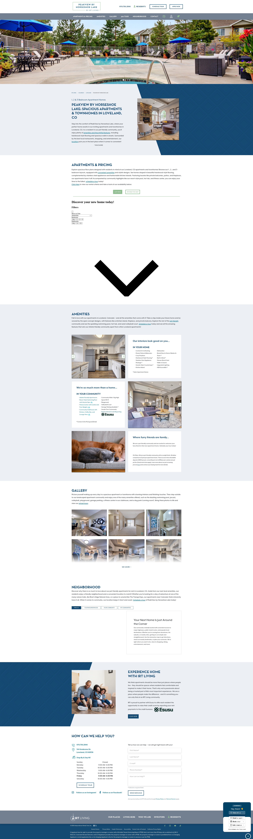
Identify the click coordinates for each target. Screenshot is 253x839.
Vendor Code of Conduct (139, 829)
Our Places (114, 817)
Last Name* (134, 757)
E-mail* (132, 763)
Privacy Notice (106, 829)
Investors (159, 817)
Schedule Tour (158, 6)
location (75, 142)
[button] (2, 52)
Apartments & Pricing (82, 16)
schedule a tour (92, 181)
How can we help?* (137, 776)
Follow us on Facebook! (112, 793)
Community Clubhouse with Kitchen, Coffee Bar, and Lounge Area (88, 412)
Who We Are (144, 817)
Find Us (76, 607)
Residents (141, 7)
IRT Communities (125, 607)
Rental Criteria (95, 829)
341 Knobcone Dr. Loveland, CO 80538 (85, 750)
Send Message (136, 793)
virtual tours (83, 503)
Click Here (75, 184)
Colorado (81, 92)
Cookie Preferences (117, 829)
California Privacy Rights (154, 829)
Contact (154, 16)
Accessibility (127, 829)
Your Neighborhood (91, 607)
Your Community (109, 607)
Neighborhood (139, 16)
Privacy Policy (160, 799)
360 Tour (125, 16)
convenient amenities (106, 173)
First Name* (134, 750)
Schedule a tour (145, 324)
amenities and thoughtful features (97, 133)
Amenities (101, 16)
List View (118, 192)
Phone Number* (136, 770)
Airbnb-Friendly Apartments (88, 397)
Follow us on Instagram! (86, 793)
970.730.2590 (125, 7)
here (138, 465)
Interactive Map (132, 192)
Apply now (176, 6)
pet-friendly (174, 321)
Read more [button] (99, 145)
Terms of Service (171, 799)
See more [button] (126, 567)
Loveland (88, 92)
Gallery (113, 16)
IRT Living (74, 92)
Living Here (129, 817)
